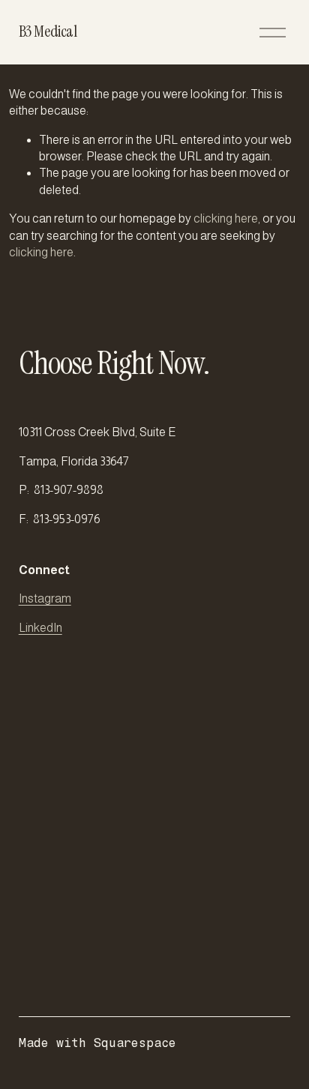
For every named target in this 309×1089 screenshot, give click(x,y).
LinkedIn (40, 627)
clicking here (226, 218)
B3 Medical (48, 31)
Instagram (45, 598)
